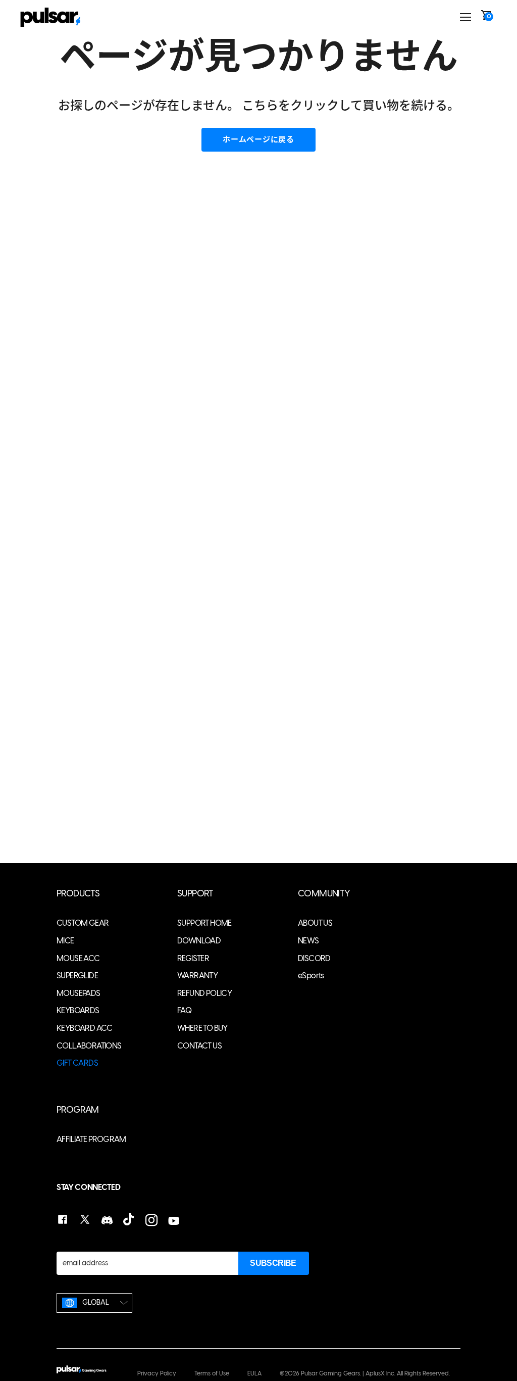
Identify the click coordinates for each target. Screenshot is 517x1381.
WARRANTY (197, 975)
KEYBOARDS (78, 1010)
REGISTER (193, 958)
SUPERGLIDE (77, 975)
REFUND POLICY (204, 993)
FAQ (184, 1010)
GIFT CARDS (77, 1063)
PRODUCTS (78, 893)
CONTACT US (199, 1046)
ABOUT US (315, 923)
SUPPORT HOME (204, 923)
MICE (65, 940)
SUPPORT (195, 893)
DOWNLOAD (199, 940)
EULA (254, 1373)
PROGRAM (78, 1110)
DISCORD (314, 958)
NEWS (308, 940)
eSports (311, 975)
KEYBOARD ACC (85, 1028)
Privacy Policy (156, 1373)
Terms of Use (211, 1373)
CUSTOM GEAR (83, 923)
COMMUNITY (324, 893)
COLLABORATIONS (89, 1046)
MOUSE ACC (78, 958)
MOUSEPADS (78, 993)
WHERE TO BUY (202, 1028)
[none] (94, 1303)
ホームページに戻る (258, 139)
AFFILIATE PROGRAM (91, 1139)
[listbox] (94, 1303)
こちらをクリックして (302, 105)
